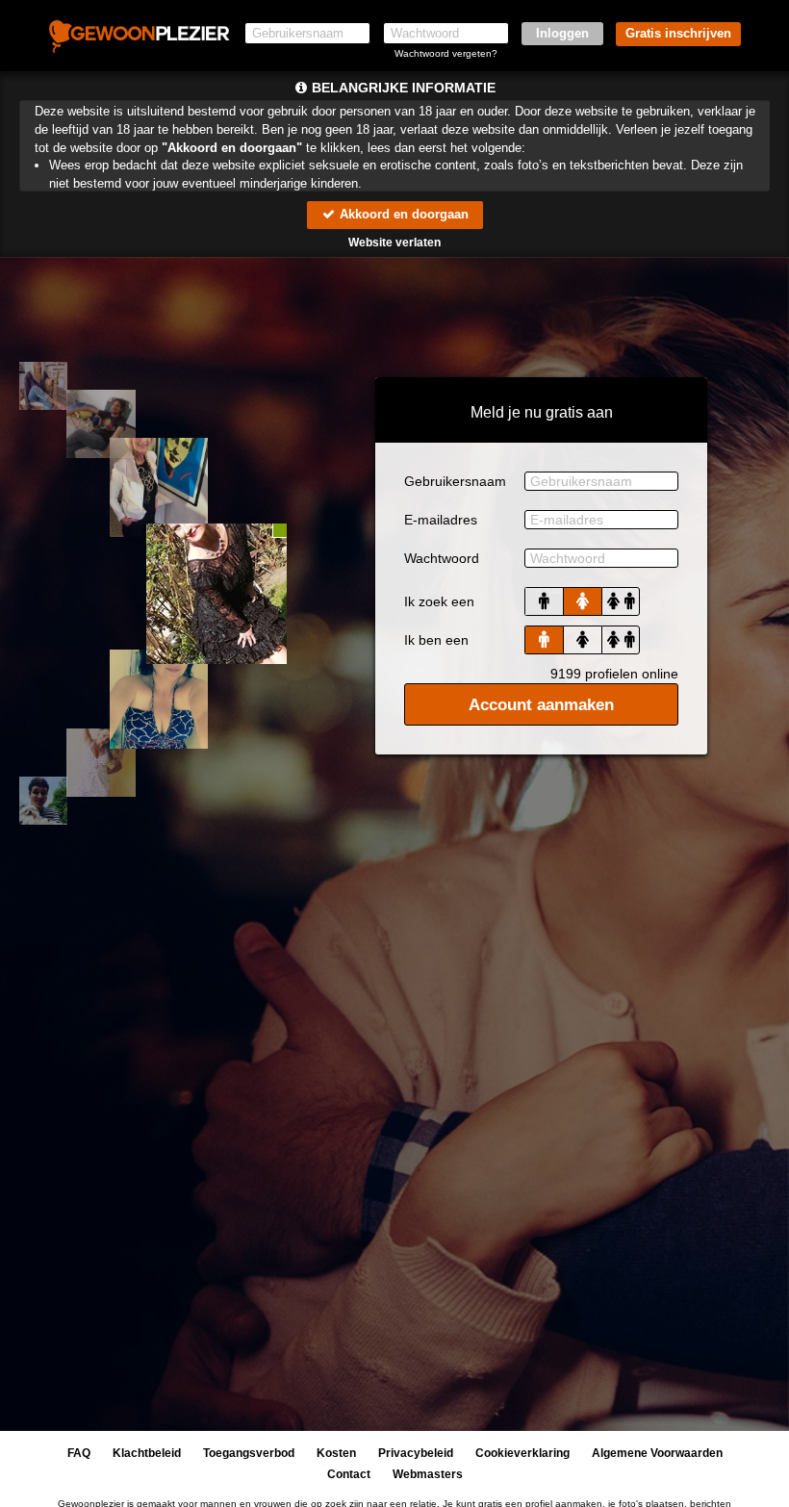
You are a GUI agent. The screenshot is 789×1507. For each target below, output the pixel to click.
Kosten (336, 1453)
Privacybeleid (415, 1453)
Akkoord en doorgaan (402, 214)
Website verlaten (394, 242)
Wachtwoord (441, 558)
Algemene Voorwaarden (657, 1453)
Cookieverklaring (522, 1453)
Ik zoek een (439, 601)
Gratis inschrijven (678, 33)
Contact (348, 1474)
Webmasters (428, 1474)
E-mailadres (440, 519)
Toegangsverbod (248, 1453)
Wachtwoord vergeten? (445, 53)
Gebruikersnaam (455, 481)
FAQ (78, 1453)
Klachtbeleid (147, 1453)
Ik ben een (436, 640)
